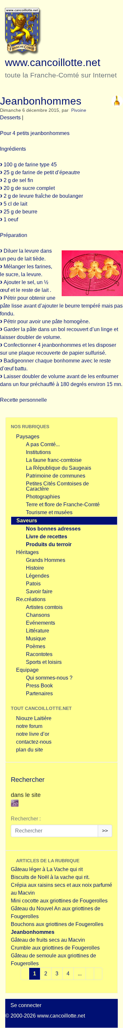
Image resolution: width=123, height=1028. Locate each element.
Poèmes (35, 646)
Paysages (27, 436)
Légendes (37, 576)
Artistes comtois (44, 607)
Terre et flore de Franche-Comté (63, 504)
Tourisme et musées (49, 512)
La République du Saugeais (58, 468)
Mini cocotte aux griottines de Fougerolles (59, 900)
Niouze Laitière (33, 718)
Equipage (27, 670)
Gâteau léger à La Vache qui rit (47, 869)
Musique (36, 638)
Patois (33, 583)
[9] (90, 974)
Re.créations (31, 599)
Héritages (27, 552)
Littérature (37, 630)
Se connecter (25, 1005)
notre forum (29, 726)
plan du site (29, 749)
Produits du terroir (49, 544)
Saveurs (26, 520)
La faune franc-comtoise (54, 460)
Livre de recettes (46, 536)
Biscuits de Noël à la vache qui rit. (50, 877)
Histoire (35, 568)
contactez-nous (33, 742)
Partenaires (39, 693)
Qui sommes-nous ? (49, 678)
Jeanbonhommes (32, 932)
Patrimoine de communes (55, 476)
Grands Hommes (45, 560)
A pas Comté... (43, 444)
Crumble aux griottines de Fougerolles (55, 948)
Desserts (10, 117)
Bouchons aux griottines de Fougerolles (57, 924)
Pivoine (78, 110)
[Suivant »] (98, 974)
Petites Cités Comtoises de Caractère (57, 486)
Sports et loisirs (44, 662)
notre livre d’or (32, 734)
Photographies (43, 496)
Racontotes (39, 654)
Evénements (40, 623)
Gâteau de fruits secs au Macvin (48, 940)
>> (105, 831)
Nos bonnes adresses (53, 528)
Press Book (39, 685)
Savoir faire (39, 591)
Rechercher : (26, 818)
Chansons (38, 615)
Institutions (38, 452)
